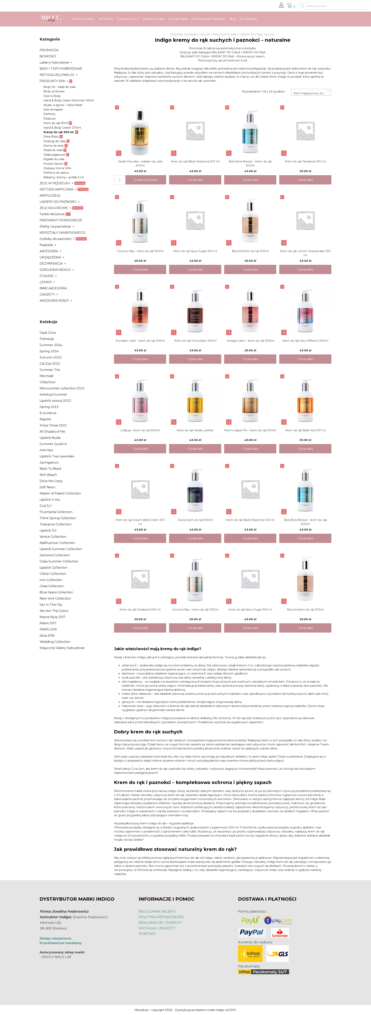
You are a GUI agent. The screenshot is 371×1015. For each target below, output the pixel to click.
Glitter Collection (53, 574)
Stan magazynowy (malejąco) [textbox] (311, 93)
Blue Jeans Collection (56, 592)
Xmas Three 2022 (53, 425)
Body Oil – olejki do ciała (59, 87)
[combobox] (311, 92)
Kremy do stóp (53, 145)
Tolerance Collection (55, 524)
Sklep (205, 34)
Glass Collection (52, 586)
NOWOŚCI (106, 19)
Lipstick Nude (50, 438)
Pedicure (49, 118)
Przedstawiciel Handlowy (208, 19)
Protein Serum (53, 164)
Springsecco (49, 462)
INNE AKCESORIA (53, 288)
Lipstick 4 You (50, 499)
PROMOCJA (49, 50)
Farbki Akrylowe (52, 214)
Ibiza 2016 (47, 635)
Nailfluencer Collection (57, 543)
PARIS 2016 (48, 629)
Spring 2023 (49, 407)
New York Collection (55, 598)
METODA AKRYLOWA (56, 189)
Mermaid (46, 376)
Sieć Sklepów (248, 19)
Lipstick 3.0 (48, 530)
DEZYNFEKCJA (51, 263)
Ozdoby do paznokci (55, 239)
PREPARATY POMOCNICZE (61, 220)
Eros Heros (48, 413)
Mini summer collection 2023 (62, 388)
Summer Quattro (53, 444)
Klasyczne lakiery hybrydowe (62, 648)
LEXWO (46, 282)
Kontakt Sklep (178, 19)
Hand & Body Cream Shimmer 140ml (68, 100)
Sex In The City (51, 604)
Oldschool (47, 382)
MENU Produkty (83, 19)
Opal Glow (48, 333)
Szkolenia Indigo (154, 19)
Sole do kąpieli (53, 109)
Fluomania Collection (56, 512)
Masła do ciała (52, 150)
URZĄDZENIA (50, 257)
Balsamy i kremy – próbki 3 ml (63, 177)
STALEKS (47, 276)
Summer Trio (50, 370)
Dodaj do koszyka (146, 180)
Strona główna (184, 34)
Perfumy (49, 114)
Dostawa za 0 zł (128, 19)
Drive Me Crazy (51, 481)
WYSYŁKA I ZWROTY (157, 928)
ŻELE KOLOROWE (54, 208)
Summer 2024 (51, 345)
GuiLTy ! (46, 506)
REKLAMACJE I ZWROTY (160, 923)
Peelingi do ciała (54, 141)
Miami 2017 (48, 623)
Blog (232, 19)
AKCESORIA (49, 251)
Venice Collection (53, 537)
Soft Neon (47, 487)
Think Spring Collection (58, 518)
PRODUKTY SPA (225, 34)
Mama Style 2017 (53, 617)
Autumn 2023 (51, 357)
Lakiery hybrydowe (54, 62)
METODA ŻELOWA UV (57, 75)
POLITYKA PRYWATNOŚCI (161, 917)
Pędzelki (46, 245)
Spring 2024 (49, 351)
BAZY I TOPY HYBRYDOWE (61, 68)
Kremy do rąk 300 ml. (58, 132)
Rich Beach (48, 475)
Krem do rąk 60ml (55, 123)
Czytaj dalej (195, 180)
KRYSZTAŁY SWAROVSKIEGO (62, 232)
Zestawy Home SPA (57, 168)
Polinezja (47, 339)
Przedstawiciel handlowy (61, 943)
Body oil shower (54, 91)
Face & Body (52, 96)
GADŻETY (47, 294)
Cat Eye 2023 (50, 363)
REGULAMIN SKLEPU (157, 911)
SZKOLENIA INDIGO (55, 270)
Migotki (45, 419)
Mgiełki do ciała (53, 159)
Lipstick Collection (53, 567)
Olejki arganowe (54, 154)
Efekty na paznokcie (55, 226)
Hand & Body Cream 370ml (62, 127)
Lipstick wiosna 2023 (55, 401)
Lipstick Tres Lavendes (57, 456)
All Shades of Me (52, 431)
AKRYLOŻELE (50, 195)
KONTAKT (147, 934)
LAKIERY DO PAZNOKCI (58, 202)
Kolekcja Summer (53, 394)
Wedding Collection (55, 642)
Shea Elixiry (51, 136)
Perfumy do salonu (56, 172)
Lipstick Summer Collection (61, 549)
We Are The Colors (54, 611)
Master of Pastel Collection (60, 493)
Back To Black (50, 469)
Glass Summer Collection (59, 561)
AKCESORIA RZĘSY (54, 300)
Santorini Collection (55, 555)
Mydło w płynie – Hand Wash (63, 105)
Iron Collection (51, 580)
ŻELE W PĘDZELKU (55, 183)
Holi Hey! (46, 450)
